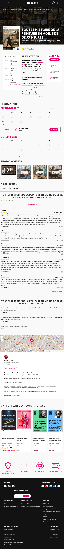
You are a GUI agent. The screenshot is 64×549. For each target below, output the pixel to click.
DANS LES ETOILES (8, 439)
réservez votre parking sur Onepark (46, 391)
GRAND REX (20, 443)
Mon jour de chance (9, 534)
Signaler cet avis (5, 226)
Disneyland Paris (8, 529)
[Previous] (3, 172)
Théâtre (7, 9)
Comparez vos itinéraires (12, 395)
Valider (26, 496)
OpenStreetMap (54, 351)
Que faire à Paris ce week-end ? (12, 545)
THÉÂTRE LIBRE (12, 79)
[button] (3, 3)
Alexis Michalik (8, 537)
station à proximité (16, 382)
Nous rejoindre (47, 521)
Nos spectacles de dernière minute (13, 542)
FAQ (5, 503)
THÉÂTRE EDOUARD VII (38, 443)
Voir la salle (12, 369)
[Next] (60, 172)
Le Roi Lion (6, 532)
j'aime (58, 226)
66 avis (24, 49)
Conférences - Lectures (16, 9)
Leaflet (47, 351)
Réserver (54, 60)
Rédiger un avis (30, 49)
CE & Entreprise (54, 534)
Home (2, 9)
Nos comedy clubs (9, 539)
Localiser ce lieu (14, 84)
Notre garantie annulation (11, 506)
